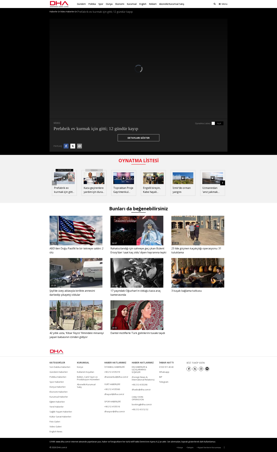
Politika (92, 3)
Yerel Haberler (57, 406)
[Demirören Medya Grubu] (220, 351)
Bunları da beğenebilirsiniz (138, 208)
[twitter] (195, 369)
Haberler (54, 11)
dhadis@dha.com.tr (141, 389)
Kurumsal (132, 3)
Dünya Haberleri (58, 387)
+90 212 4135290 (139, 384)
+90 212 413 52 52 (140, 409)
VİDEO (57, 122)
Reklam (153, 3)
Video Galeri (56, 426)
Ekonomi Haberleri (58, 391)
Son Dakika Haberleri (60, 367)
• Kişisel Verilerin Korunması (209, 447)
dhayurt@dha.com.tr (114, 394)
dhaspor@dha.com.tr (114, 411)
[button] (222, 183)
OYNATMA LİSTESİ (138, 160)
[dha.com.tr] (61, 351)
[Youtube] (207, 369)
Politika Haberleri (58, 377)
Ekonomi (119, 3)
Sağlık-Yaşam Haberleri (61, 411)
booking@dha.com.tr (142, 404)
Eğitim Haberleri (57, 401)
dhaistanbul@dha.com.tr (116, 377)
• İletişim (189, 447)
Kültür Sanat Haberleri (60, 416)
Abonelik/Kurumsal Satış (171, 3)
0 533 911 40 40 (166, 367)
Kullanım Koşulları (85, 372)
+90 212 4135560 (112, 389)
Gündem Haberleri (59, 372)
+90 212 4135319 (112, 372)
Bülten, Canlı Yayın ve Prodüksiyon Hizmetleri (88, 378)
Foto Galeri (55, 421)
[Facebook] (189, 369)
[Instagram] (201, 369)
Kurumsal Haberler (59, 396)
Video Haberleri (67, 11)
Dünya (109, 3)
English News (56, 431)
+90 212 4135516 (112, 406)
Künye (80, 367)
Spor (100, 3)
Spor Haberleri (57, 382)
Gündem (81, 3)
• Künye (179, 447)
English (142, 3)
